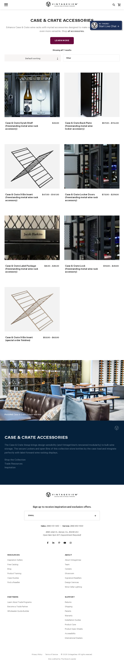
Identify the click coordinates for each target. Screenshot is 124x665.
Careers (68, 569)
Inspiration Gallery (15, 560)
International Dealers (73, 638)
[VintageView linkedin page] (53, 543)
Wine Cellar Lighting (73, 587)
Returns (68, 602)
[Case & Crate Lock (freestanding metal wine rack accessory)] (91, 238)
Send (95, 515)
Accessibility (70, 633)
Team (67, 564)
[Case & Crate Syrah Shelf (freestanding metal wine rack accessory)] (32, 95)
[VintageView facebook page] (47, 543)
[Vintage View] (62, 494)
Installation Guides (73, 620)
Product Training (14, 573)
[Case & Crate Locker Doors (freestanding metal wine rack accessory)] (91, 166)
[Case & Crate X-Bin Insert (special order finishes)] (32, 309)
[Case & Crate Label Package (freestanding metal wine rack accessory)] (32, 238)
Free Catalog (12, 564)
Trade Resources (14, 464)
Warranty (68, 616)
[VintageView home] (62, 4)
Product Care (70, 625)
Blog (9, 569)
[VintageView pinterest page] (59, 543)
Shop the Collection (15, 460)
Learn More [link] (62, 40)
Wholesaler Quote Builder (18, 611)
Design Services (72, 582)
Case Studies (13, 578)
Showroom (69, 573)
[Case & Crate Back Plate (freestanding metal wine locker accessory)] (91, 95)
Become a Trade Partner (17, 607)
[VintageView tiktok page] (76, 543)
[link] (6, 4)
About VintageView (73, 560)
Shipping (68, 607)
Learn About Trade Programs (19, 602)
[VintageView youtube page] (65, 543)
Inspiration (10, 467)
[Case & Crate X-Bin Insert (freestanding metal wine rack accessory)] (32, 166)
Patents (68, 611)
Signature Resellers (73, 578)
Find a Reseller (13, 582)
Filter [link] (68, 58)
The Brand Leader (68, 659)
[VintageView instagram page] (70, 543)
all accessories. (76, 31)
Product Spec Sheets (74, 629)
